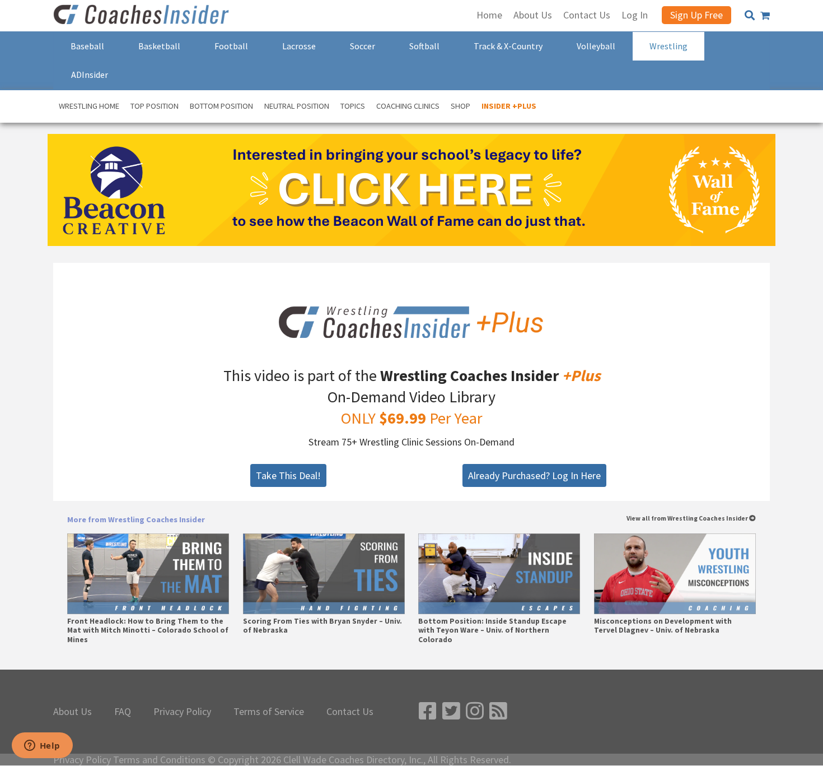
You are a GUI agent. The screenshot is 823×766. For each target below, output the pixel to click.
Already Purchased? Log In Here (534, 475)
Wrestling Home (89, 106)
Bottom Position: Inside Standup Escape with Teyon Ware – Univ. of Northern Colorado (492, 630)
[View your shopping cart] (765, 16)
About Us (72, 711)
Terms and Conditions (159, 760)
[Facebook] (428, 711)
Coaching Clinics (407, 106)
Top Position (154, 106)
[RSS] (498, 711)
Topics (352, 106)
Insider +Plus (508, 106)
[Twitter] (451, 711)
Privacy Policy (182, 711)
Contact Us (349, 711)
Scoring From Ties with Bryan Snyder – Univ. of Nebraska (322, 626)
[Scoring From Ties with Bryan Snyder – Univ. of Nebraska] (324, 574)
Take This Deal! (288, 475)
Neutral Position (296, 106)
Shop (460, 106)
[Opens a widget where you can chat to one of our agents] (42, 746)
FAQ (122, 711)
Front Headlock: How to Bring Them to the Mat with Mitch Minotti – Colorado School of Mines (147, 630)
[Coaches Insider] (142, 15)
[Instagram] (475, 711)
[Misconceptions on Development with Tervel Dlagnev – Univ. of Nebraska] (675, 574)
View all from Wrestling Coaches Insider (687, 518)
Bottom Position (221, 106)
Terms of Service (268, 711)
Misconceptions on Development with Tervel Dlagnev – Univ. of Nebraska (663, 626)
